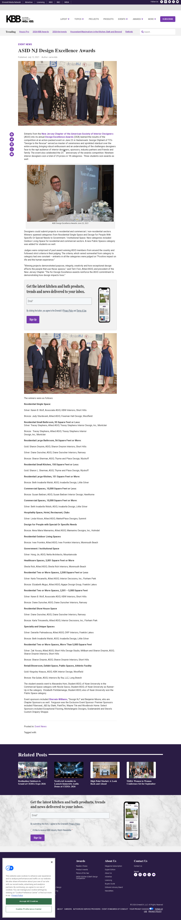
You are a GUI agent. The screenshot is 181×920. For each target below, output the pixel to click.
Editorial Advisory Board (114, 887)
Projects (94, 19)
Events (121, 19)
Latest (63, 19)
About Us (108, 873)
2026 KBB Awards (41, 32)
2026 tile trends (59, 32)
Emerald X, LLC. (142, 905)
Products (108, 19)
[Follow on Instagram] (165, 1)
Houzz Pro (24, 32)
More (151, 19)
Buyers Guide (110, 884)
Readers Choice (81, 866)
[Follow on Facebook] (161, 1)
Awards (137, 19)
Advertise (29, 2)
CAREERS (68, 909)
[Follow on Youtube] (177, 1)
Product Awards (82, 870)
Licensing (41, 2)
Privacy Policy (17, 895)
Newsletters (109, 891)
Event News (25, 44)
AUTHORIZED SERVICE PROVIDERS (86, 909)
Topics (78, 19)
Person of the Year (82, 873)
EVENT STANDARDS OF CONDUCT (115, 909)
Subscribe (167, 19)
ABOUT (60, 909)
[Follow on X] (173, 1)
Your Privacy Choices (139, 909)
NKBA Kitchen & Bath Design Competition (87, 877)
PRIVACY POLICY (154, 911)
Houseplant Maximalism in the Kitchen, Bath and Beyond (96, 32)
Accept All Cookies (29, 901)
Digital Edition (110, 870)
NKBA (66, 2)
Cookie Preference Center (29, 909)
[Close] (52, 862)
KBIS (50, 2)
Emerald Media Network (11, 2)
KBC (58, 2)
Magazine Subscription (113, 866)
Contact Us (138, 866)
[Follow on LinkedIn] (169, 1)
